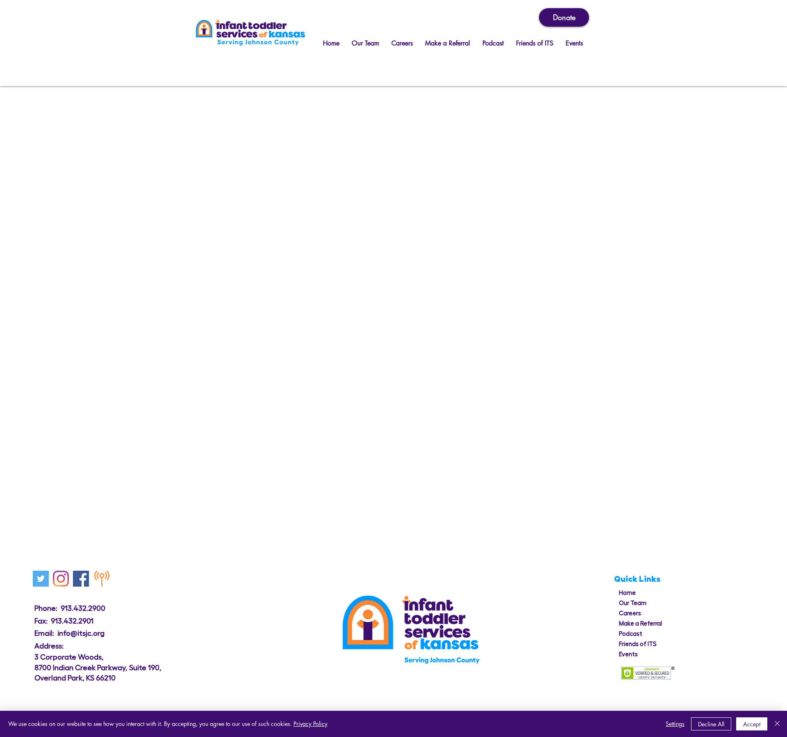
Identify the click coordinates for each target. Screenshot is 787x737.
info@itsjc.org (81, 633)
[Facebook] (81, 579)
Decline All (711, 724)
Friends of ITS (638, 644)
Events (628, 654)
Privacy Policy (310, 724)
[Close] (777, 723)
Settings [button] (675, 724)
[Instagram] (61, 579)
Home (627, 593)
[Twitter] (41, 579)
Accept (751, 724)
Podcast (630, 634)
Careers (630, 613)
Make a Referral (640, 624)
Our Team (632, 603)
